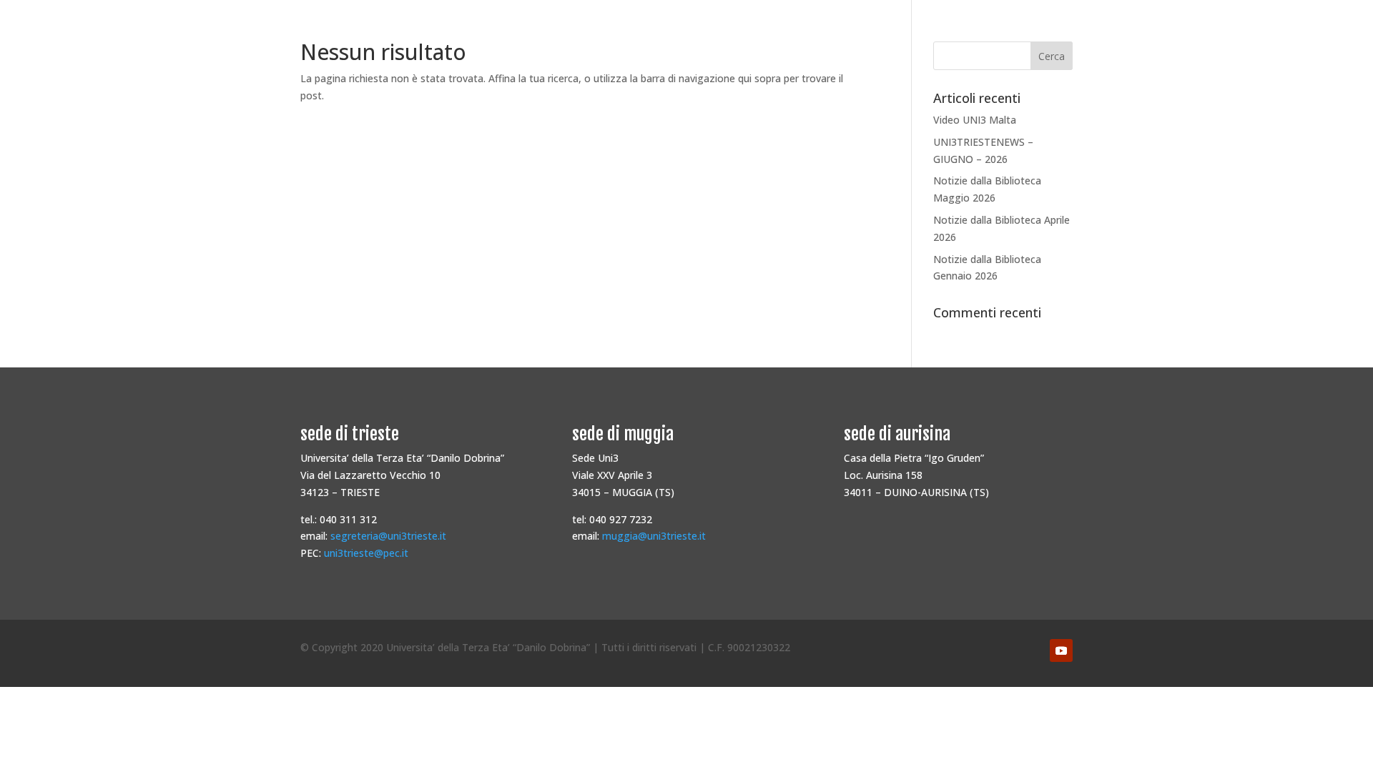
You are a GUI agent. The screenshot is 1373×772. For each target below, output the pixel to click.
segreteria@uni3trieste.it (388, 536)
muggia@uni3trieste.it (654, 536)
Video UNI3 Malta (974, 120)
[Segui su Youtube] (1061, 650)
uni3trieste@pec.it (366, 553)
